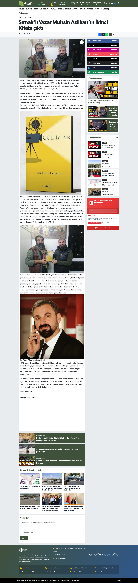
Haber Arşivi (100, 571)
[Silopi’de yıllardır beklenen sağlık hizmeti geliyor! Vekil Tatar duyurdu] (74, 499)
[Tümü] (117, 137)
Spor (97, 9)
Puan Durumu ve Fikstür (29, 571)
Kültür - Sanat (78, 9)
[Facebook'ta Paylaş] (99, 34)
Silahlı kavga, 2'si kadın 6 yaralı (109, 146)
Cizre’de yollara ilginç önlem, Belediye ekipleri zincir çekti (72, 488)
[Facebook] (89, 554)
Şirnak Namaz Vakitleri (79, 568)
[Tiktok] (103, 554)
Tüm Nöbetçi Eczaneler (104, 228)
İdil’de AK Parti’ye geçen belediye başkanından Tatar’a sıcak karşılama (51, 508)
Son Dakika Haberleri (78, 571)
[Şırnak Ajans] (26, 3)
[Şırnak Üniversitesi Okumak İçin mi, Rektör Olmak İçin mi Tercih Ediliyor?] (52, 479)
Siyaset (90, 9)
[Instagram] (96, 554)
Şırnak (46, 9)
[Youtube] (99, 554)
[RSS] (116, 554)
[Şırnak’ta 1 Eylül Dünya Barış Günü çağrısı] (30, 479)
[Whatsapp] (113, 554)
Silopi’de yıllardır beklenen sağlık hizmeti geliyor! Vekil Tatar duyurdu (73, 508)
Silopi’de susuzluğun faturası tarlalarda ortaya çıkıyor (108, 165)
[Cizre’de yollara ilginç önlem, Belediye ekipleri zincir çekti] (74, 479)
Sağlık (61, 9)
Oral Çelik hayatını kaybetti (108, 174)
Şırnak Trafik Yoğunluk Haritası (106, 568)
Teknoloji (105, 9)
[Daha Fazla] (110, 34)
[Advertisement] (54, 415)
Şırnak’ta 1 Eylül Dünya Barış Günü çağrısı (110, 184)
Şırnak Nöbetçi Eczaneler (30, 568)
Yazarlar (23, 13)
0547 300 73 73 (60, 555)
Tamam (118, 580)
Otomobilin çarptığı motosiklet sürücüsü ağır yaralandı (108, 193)
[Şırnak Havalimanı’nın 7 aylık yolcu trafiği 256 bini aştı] (30, 499)
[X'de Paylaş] (103, 34)
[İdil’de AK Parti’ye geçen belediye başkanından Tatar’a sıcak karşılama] (52, 499)
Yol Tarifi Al (106, 222)
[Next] (109, 554)
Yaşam (53, 9)
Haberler (22, 17)
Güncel (29, 9)
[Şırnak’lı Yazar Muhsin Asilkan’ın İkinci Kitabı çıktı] (52, 58)
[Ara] (118, 3)
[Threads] (106, 554)
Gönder (24, 538)
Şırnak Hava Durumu (54, 568)
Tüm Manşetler (51, 571)
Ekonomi (38, 9)
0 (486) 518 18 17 (95, 222)
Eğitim (68, 9)
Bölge (21, 9)
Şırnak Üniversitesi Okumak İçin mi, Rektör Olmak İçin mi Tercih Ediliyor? (52, 488)
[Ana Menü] (118, 11)
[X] (93, 554)
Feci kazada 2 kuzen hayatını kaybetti (109, 156)
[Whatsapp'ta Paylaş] (106, 34)
